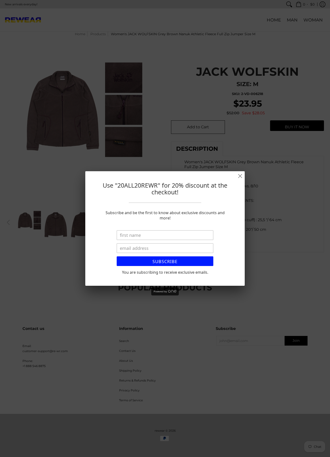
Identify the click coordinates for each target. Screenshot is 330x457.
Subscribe (165, 261)
